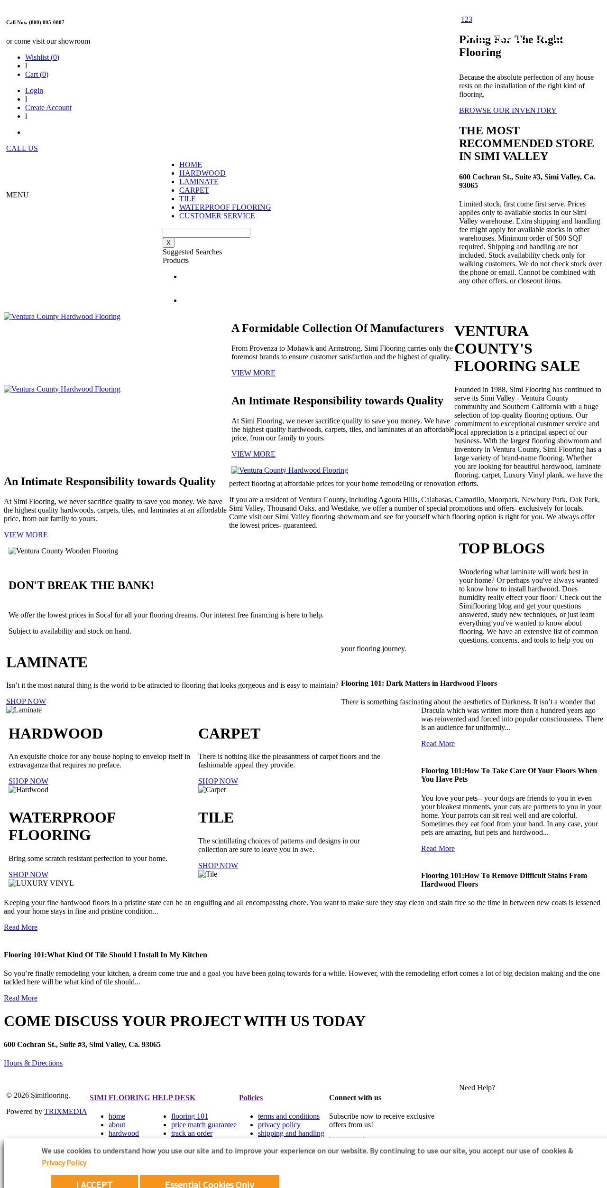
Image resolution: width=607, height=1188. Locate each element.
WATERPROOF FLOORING (225, 207)
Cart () (36, 74)
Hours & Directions (33, 1063)
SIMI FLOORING (120, 1098)
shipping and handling (291, 1133)
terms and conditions (289, 1116)
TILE (187, 199)
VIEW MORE (253, 373)
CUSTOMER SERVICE (217, 216)
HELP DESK (173, 1098)
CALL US (22, 148)
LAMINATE (199, 182)
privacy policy (279, 1125)
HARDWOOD (202, 173)
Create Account (48, 107)
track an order (191, 1133)
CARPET (194, 190)
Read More (438, 743)
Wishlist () (42, 57)
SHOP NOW (26, 701)
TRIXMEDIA (65, 1111)
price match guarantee (204, 1125)
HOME (190, 164)
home (117, 1116)
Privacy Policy (64, 1162)
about (117, 1125)
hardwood (124, 1133)
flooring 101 (189, 1116)
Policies (251, 1098)
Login (34, 90)
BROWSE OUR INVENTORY (508, 110)
